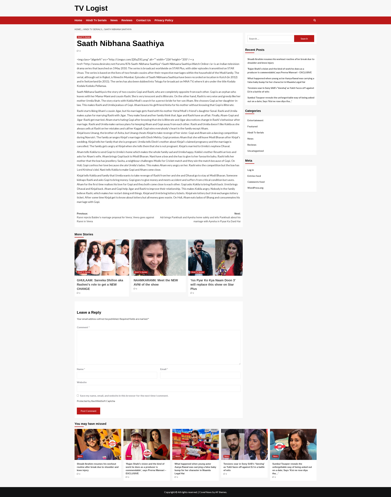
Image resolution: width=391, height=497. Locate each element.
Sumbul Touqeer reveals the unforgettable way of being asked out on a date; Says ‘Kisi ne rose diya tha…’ (280, 99)
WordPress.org (255, 187)
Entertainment (255, 120)
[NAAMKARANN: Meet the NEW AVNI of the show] (158, 257)
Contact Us (143, 20)
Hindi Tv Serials (96, 20)
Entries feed (254, 175)
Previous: (115, 217)
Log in (250, 169)
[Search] (315, 20)
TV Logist (91, 8)
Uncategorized (255, 150)
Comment (83, 327)
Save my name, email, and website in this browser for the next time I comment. (124, 395)
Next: (200, 217)
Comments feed (256, 181)
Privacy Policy (164, 20)
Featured (252, 126)
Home (78, 20)
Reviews (126, 20)
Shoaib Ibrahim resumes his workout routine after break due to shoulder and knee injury (280, 61)
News (114, 20)
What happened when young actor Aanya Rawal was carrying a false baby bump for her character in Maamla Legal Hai (280, 80)
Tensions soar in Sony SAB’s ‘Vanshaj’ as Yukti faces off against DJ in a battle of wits (280, 90)
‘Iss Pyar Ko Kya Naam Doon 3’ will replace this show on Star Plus (213, 284)
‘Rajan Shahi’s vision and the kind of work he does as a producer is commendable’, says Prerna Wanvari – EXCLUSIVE (279, 70)
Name (81, 369)
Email (164, 369)
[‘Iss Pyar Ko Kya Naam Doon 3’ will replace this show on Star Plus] (215, 257)
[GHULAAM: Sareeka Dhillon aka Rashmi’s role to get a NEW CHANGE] (102, 257)
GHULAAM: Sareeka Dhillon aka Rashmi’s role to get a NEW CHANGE (100, 284)
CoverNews (205, 492)
